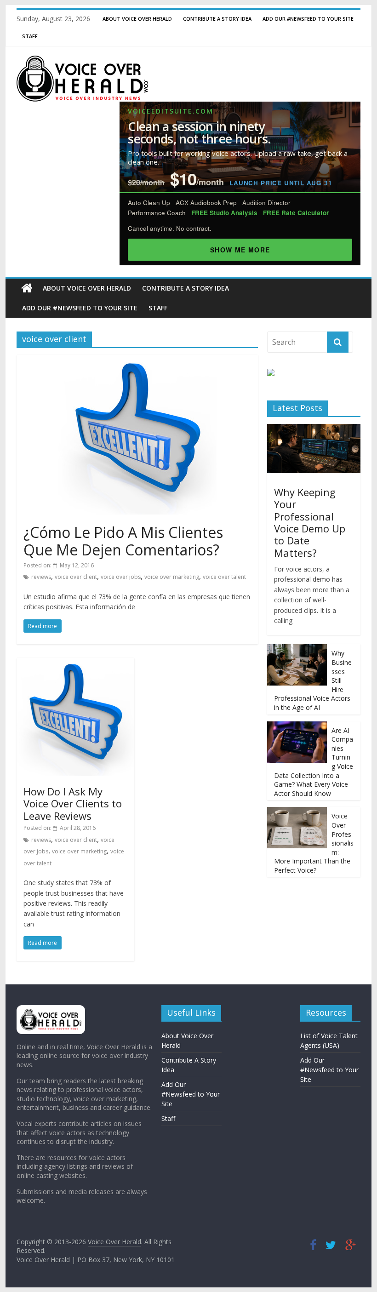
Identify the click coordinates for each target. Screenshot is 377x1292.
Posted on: (58, 565)
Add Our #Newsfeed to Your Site (308, 18)
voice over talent (224, 577)
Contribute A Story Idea (217, 18)
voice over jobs (121, 577)
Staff (30, 36)
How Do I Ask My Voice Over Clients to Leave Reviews (72, 803)
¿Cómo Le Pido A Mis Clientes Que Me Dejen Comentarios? (123, 541)
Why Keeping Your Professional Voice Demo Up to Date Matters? (309, 522)
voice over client (76, 577)
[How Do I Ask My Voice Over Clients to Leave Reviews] (75, 663)
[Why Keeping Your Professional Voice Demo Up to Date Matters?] (313, 428)
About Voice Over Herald (137, 18)
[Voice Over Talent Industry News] (82, 61)
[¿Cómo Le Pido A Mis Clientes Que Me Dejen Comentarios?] (137, 360)
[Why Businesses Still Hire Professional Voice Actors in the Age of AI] (297, 649)
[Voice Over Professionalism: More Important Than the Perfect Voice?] (297, 811)
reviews (41, 577)
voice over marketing (171, 577)
